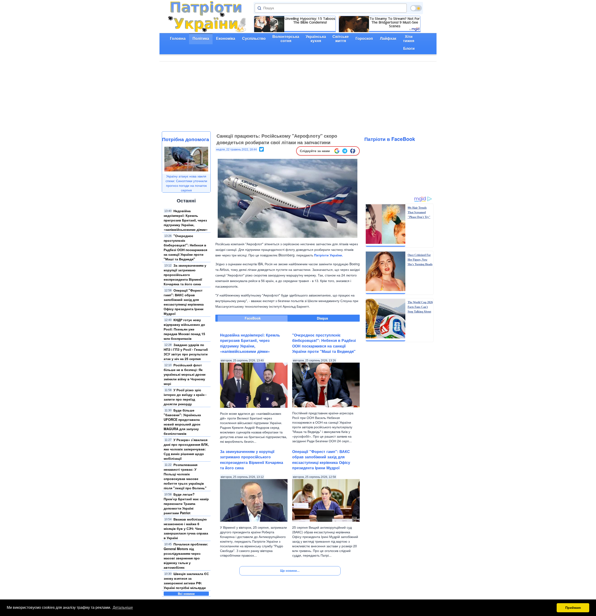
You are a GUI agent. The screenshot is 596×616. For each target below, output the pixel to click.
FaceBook (253, 318)
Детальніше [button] (123, 607)
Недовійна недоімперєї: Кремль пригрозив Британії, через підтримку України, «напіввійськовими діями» (186, 220)
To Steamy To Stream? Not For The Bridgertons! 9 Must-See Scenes (394, 22)
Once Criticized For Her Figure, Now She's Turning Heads (420, 259)
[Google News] (337, 151)
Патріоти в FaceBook (389, 138)
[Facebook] (352, 151)
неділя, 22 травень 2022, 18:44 (236, 149)
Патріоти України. (328, 255)
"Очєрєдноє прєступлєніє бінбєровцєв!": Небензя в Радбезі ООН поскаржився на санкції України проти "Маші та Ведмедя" (185, 247)
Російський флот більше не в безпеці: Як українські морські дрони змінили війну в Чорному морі (185, 374)
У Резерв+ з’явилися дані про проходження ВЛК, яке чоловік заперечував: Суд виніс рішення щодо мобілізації (186, 449)
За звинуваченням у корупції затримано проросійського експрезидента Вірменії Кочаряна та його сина (185, 274)
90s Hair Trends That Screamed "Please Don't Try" (419, 212)
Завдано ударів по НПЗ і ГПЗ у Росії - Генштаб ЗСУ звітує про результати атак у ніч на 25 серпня (186, 351)
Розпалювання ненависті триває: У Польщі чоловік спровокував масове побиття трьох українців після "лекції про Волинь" (185, 476)
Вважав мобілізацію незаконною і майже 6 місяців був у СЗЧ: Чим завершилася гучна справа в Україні (186, 528)
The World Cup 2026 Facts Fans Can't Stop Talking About (420, 307)
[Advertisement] (298, 96)
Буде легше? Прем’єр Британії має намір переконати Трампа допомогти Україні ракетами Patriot (186, 503)
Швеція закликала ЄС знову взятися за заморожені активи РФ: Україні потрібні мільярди (186, 580)
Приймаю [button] (573, 607)
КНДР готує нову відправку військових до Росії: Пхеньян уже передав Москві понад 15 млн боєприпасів (184, 329)
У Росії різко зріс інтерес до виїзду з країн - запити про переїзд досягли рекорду (185, 397)
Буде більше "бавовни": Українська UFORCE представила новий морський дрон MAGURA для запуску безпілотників (182, 422)
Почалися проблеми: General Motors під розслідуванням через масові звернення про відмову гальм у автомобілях (186, 556)
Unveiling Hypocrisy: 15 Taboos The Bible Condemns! (309, 20)
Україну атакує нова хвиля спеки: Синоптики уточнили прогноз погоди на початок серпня (186, 183)
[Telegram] (345, 151)
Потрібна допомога (185, 139)
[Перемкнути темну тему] (416, 8)
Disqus (322, 318)
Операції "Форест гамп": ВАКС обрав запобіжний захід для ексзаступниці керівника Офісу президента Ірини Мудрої (184, 302)
